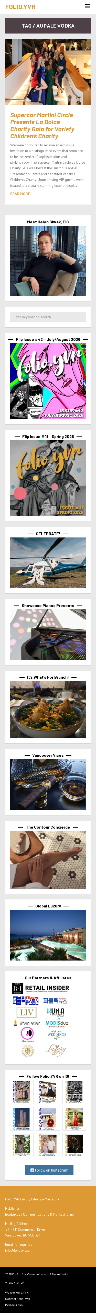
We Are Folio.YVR (17, 1292)
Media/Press (14, 1305)
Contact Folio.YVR (17, 1298)
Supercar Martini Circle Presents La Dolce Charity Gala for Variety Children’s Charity (42, 125)
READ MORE (20, 193)
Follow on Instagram (51, 1170)
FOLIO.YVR (20, 6)
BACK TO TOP (16, 1282)
